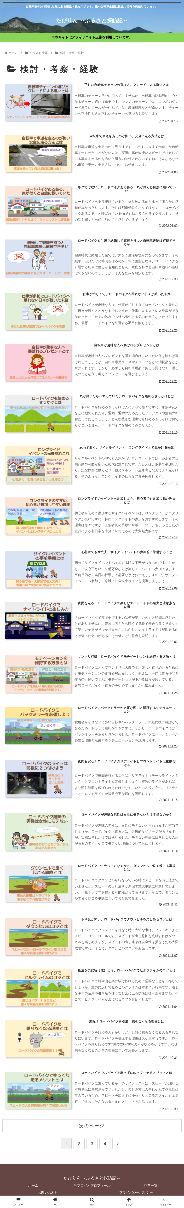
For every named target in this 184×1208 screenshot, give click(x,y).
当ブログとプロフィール (92, 1185)
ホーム (33, 1185)
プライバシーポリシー (136, 1192)
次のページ (92, 1125)
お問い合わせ (48, 1192)
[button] (170, 706)
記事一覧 (150, 1185)
